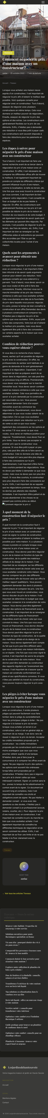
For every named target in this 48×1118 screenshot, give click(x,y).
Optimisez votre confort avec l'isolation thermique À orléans (22, 1017)
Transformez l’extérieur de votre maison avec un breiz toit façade (23, 984)
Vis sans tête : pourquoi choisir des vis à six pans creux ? (23, 943)
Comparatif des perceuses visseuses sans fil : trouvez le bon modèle (23, 951)
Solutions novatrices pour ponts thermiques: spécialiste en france (20, 935)
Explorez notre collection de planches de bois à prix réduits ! (23, 968)
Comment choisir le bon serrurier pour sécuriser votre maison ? (22, 960)
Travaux (8, 53)
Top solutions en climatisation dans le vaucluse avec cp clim (22, 993)
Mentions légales (9, 1098)
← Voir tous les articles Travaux (16, 893)
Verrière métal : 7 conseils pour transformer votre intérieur (19, 1009)
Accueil (5, 83)
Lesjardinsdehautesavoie (23, 1067)
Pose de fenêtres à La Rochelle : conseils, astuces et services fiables (23, 976)
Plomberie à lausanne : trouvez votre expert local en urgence (21, 1042)
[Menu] (43, 2)
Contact (5, 1102)
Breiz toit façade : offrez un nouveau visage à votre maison (24, 1001)
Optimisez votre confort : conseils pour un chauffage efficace (23, 1034)
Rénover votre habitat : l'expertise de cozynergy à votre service (21, 927)
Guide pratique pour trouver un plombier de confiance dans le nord (23, 1026)
